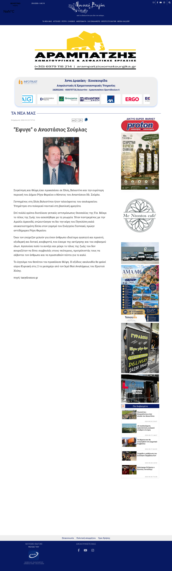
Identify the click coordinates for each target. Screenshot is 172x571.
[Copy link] (86, 120)
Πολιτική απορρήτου (86, 538)
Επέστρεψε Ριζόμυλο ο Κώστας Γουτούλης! (145, 468)
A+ (73, 120)
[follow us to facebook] (157, 2)
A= (81, 120)
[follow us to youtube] (160, 2)
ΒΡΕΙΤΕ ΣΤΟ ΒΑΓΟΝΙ (108, 21)
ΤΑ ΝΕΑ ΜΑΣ (47, 21)
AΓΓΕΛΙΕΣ (56, 21)
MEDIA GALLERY (123, 21)
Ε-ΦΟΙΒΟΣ (71, 21)
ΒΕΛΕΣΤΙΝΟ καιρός (15, 9)
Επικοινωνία (68, 538)
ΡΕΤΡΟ (64, 21)
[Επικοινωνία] (153, 2)
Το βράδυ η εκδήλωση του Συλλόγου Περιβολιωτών (147, 454)
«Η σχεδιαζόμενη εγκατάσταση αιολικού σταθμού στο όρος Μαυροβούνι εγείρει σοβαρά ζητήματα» (146, 430)
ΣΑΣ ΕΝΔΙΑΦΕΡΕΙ (94, 21)
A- (77, 120)
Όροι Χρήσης (104, 538)
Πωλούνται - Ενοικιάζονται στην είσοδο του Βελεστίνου (145, 414)
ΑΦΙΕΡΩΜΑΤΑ (81, 21)
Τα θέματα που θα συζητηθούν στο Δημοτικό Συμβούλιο (147, 442)
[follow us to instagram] (164, 2)
